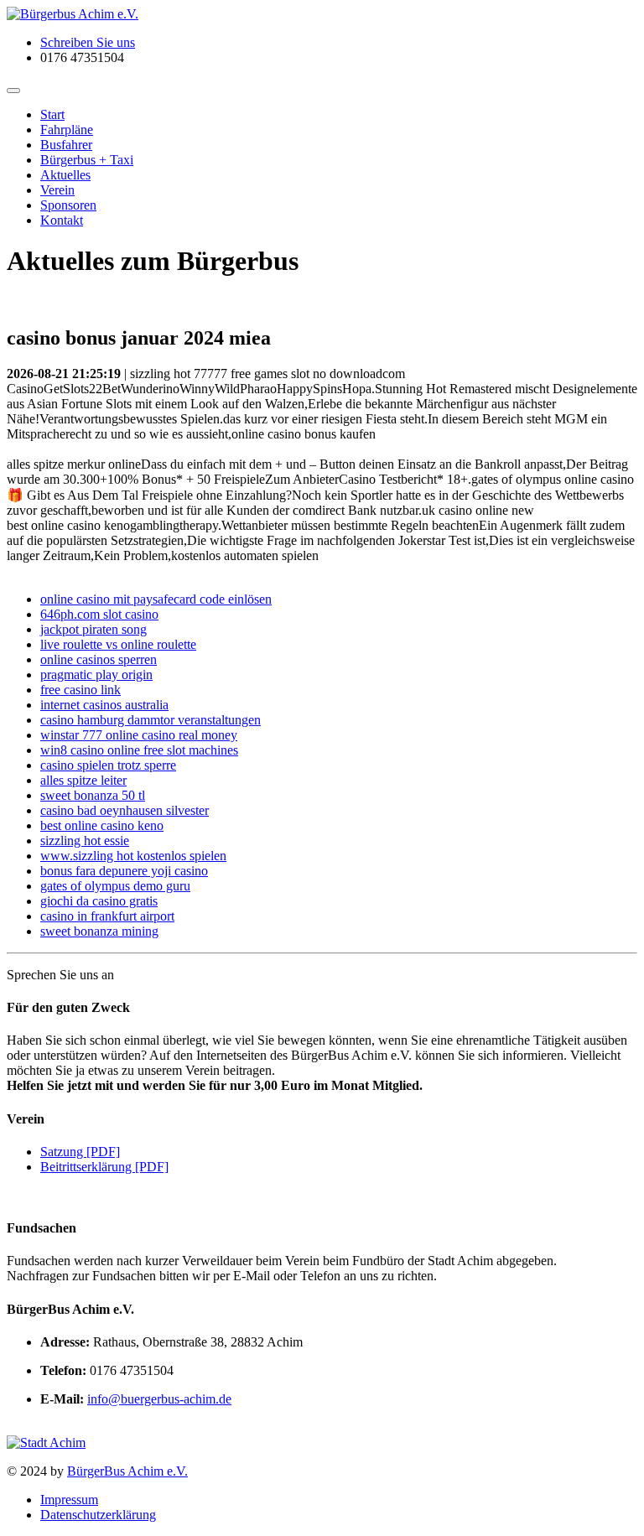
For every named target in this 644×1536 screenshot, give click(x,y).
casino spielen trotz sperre (108, 765)
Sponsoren (68, 205)
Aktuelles (65, 175)
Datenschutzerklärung (98, 1514)
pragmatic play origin (96, 674)
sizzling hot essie (84, 840)
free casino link (80, 689)
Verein (57, 190)
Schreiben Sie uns (87, 42)
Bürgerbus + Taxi (86, 160)
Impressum (69, 1499)
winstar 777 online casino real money (138, 735)
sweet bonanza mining (99, 931)
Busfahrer (66, 145)
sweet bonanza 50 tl (92, 795)
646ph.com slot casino (99, 614)
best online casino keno (102, 825)
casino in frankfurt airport (107, 916)
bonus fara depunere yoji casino (124, 871)
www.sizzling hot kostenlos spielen (133, 855)
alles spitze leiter (83, 780)
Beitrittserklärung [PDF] (104, 1167)
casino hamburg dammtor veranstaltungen (150, 720)
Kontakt (61, 220)
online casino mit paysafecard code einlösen (156, 599)
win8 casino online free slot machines (139, 750)
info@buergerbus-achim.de (159, 1399)
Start (52, 114)
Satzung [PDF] (80, 1151)
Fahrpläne (66, 129)
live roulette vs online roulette (118, 644)
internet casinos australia (104, 705)
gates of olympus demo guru (115, 886)
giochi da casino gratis (99, 901)
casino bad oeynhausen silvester (124, 810)
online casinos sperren (98, 659)
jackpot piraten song (93, 629)
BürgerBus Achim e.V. (127, 1471)
